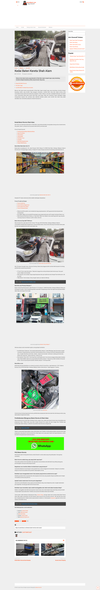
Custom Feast (40, 494)
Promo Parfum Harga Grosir (23, 204)
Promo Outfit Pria (21, 203)
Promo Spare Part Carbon (23, 206)
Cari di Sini (70, 31)
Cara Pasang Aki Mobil (48, 554)
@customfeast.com (24, 517)
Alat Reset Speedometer (22, 141)
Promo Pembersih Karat (22, 208)
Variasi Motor (20, 134)
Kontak (22, 27)
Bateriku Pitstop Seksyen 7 (45, 344)
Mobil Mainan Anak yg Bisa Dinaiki (77, 67)
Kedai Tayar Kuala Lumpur (75, 44)
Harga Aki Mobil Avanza (21, 83)
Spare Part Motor (21, 133)
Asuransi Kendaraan (42, 27)
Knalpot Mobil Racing (21, 142)
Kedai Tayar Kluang (74, 46)
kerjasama (53, 498)
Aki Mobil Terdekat (22, 554)
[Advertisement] (50, 15)
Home (17, 27)
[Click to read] (27, 549)
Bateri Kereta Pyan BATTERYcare (45, 263)
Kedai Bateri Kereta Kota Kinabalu (23, 560)
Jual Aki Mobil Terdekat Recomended (24, 87)
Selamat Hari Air (38, 587)
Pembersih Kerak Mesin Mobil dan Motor (26, 131)
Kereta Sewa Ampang (60, 560)
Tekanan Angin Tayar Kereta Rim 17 (77, 56)
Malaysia (50, 27)
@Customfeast (24, 512)
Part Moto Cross (20, 138)
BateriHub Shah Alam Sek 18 (45, 194)
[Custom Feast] (28, 4)
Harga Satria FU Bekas (74, 64)
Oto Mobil (19, 139)
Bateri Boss (45, 410)
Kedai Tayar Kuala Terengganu (76, 40)
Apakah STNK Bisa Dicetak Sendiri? (77, 48)
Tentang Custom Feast (31, 27)
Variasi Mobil (20, 136)
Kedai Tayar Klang (73, 42)
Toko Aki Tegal (19, 85)
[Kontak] (40, 443)
